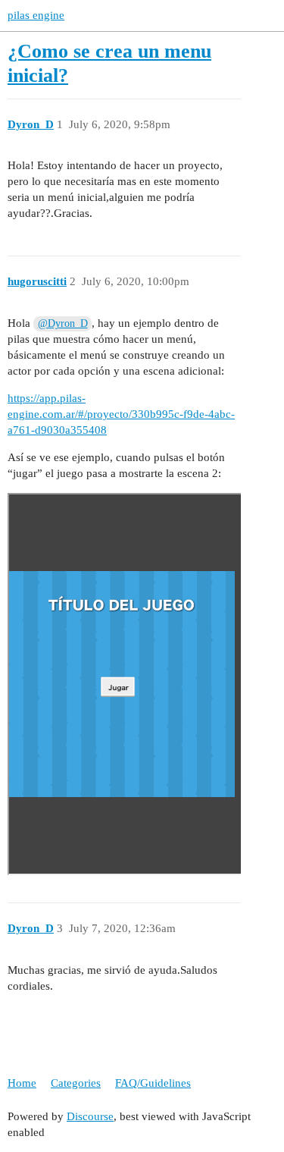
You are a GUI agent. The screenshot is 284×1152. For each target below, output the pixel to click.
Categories (76, 1083)
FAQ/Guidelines (153, 1083)
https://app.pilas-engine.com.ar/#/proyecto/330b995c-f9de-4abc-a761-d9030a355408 (121, 414)
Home (22, 1083)
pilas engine (36, 15)
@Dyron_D (63, 323)
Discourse (90, 1116)
